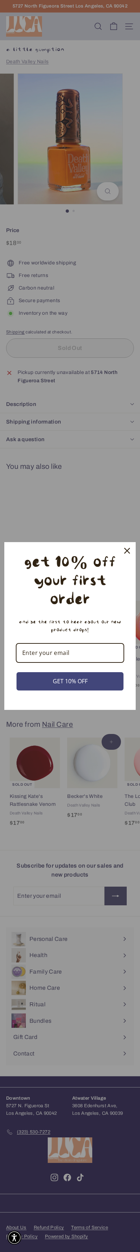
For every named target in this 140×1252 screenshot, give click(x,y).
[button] (14, 1237)
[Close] (127, 550)
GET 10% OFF (70, 681)
